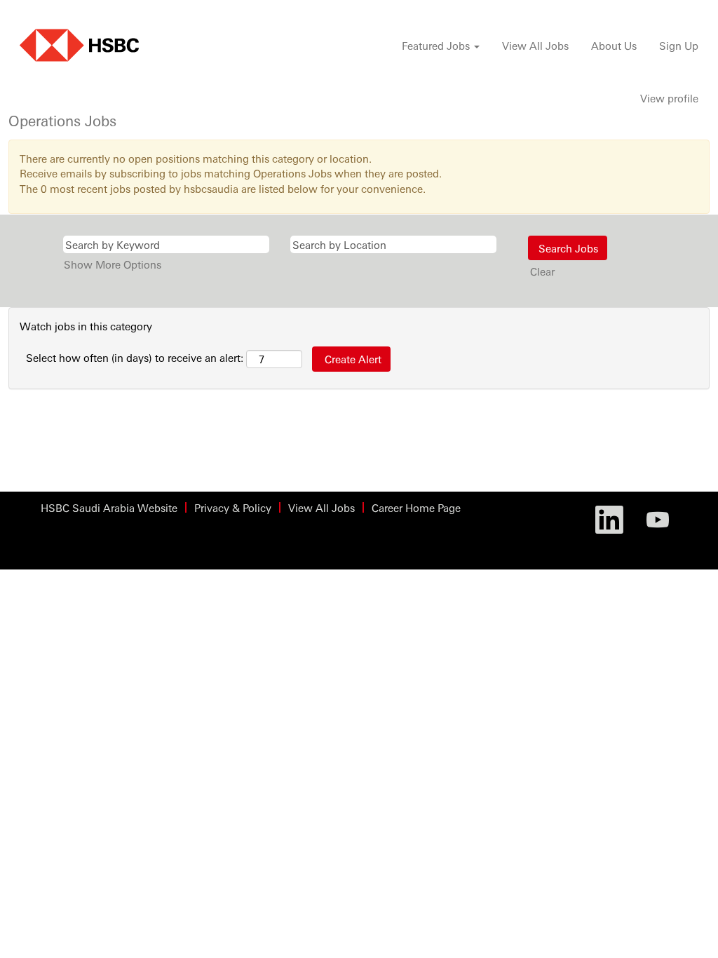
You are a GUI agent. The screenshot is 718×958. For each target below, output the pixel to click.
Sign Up (678, 45)
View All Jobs (535, 45)
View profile (669, 98)
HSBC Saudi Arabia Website (109, 507)
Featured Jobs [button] (437, 45)
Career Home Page (416, 507)
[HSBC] (79, 45)
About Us (614, 45)
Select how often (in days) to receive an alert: (134, 357)
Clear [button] (542, 271)
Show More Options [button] (112, 264)
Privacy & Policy (232, 507)
